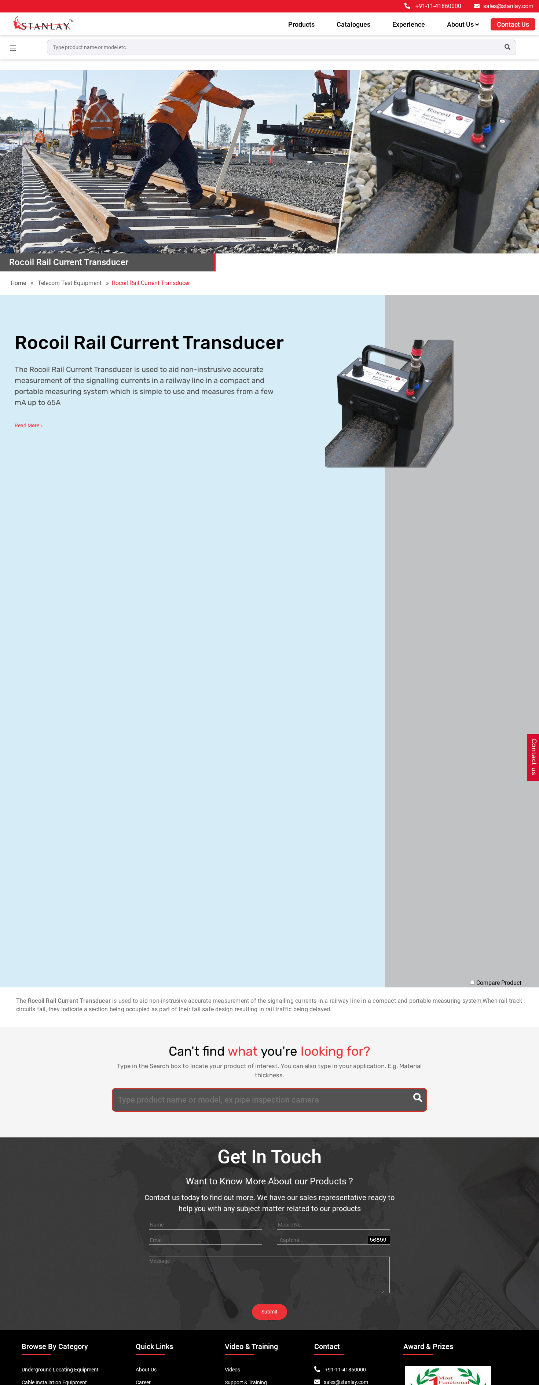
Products (301, 24)
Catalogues (353, 24)
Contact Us (513, 24)
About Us (461, 24)
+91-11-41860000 (438, 6)
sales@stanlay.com (508, 6)
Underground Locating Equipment (60, 1370)
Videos (232, 1370)
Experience (408, 24)
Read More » (29, 425)
